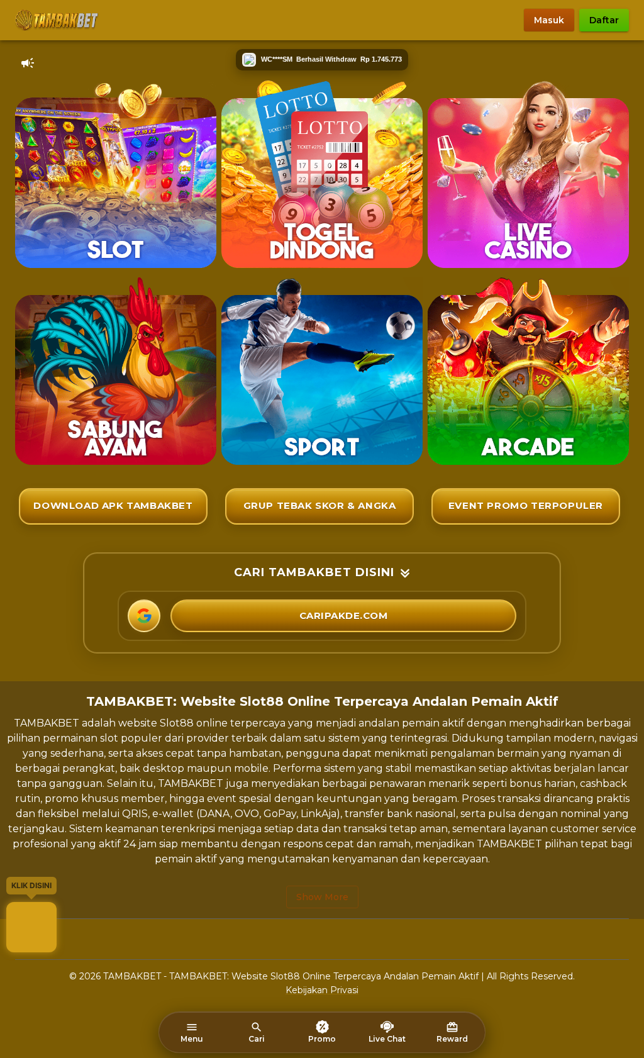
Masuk (549, 20)
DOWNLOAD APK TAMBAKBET (112, 505)
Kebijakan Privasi (322, 990)
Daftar (604, 20)
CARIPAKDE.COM (343, 615)
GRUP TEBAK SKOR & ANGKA (319, 505)
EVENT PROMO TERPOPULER (525, 505)
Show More (322, 897)
